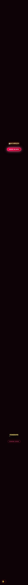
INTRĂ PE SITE (14, 149)
